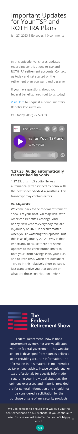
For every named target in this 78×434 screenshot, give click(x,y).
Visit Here (17, 102)
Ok (40, 427)
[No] (73, 419)
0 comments (55, 35)
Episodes (37, 35)
